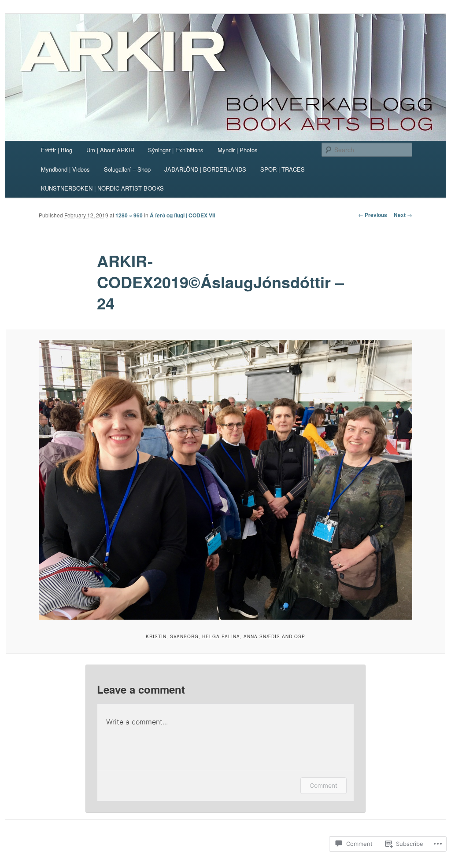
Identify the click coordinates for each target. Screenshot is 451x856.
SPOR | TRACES (282, 169)
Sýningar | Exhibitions (175, 150)
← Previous (372, 215)
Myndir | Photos (238, 150)
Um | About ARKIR (110, 150)
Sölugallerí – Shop (127, 169)
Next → (403, 215)
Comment (323, 785)
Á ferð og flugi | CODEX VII (182, 215)
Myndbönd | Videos (65, 169)
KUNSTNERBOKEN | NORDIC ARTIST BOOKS (102, 188)
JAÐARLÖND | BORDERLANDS (205, 169)
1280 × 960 (129, 215)
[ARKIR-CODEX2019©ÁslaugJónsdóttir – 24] (225, 480)
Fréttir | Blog (56, 150)
